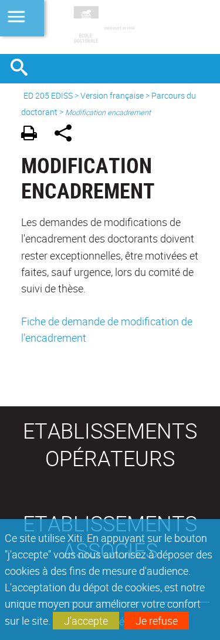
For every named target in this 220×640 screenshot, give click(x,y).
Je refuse (157, 621)
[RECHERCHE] (23, 68)
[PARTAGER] (67, 134)
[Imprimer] (33, 134)
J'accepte (86, 621)
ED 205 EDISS (48, 95)
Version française (112, 95)
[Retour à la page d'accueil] (110, 27)
